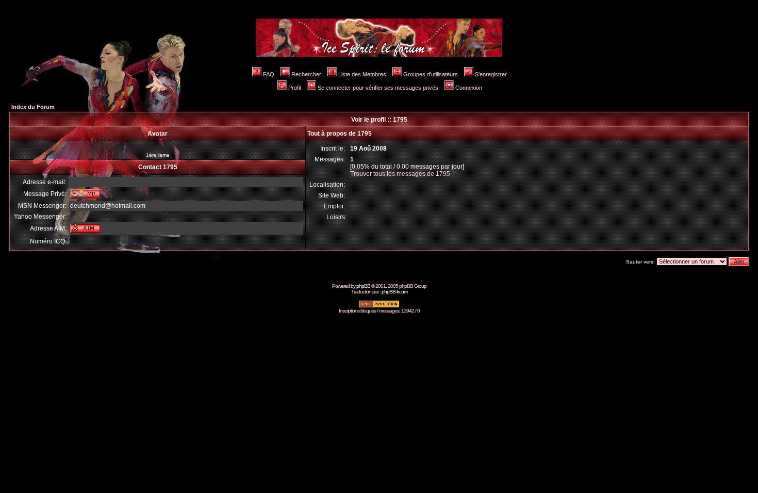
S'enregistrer (491, 74)
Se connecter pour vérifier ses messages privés (378, 88)
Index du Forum (33, 107)
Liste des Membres (362, 74)
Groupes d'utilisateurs (430, 74)
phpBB (363, 286)
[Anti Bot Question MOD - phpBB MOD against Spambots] (379, 306)
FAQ (268, 74)
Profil (294, 88)
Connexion (468, 88)
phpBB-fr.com (394, 291)
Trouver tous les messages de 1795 (400, 173)
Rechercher (306, 74)
